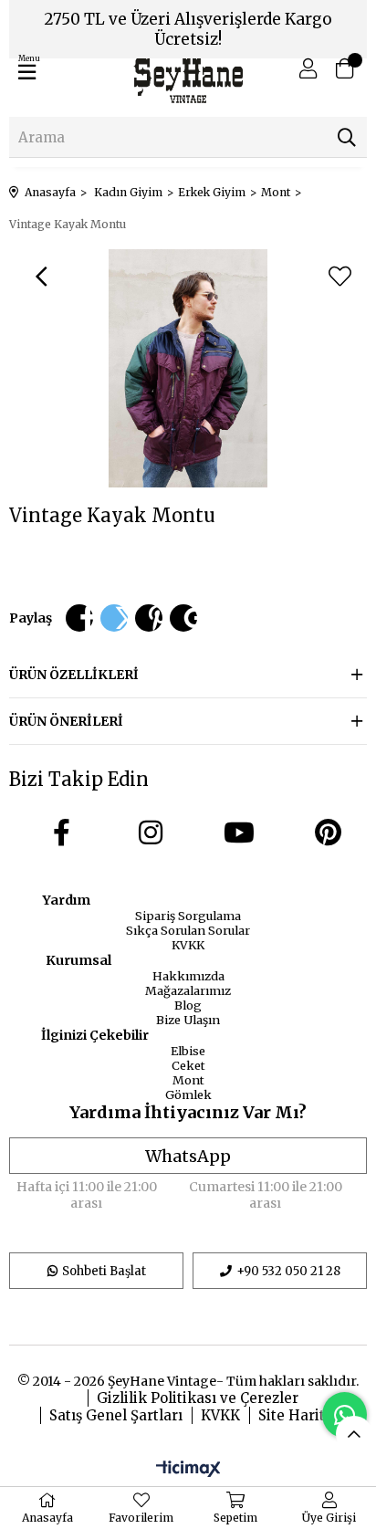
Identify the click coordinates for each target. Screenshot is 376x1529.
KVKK (188, 944)
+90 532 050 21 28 (288, 1271)
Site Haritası (301, 1415)
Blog (188, 1005)
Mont (188, 1080)
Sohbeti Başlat (104, 1271)
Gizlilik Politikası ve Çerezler (197, 1398)
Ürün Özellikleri (74, 674)
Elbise (188, 1050)
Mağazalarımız (188, 990)
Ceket (188, 1065)
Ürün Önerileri (66, 721)
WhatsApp (188, 1156)
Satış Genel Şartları (116, 1415)
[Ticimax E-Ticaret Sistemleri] (188, 1470)
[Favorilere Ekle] (339, 276)
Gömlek (188, 1094)
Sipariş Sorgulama (188, 915)
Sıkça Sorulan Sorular (188, 930)
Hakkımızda (188, 976)
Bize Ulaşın (188, 1019)
